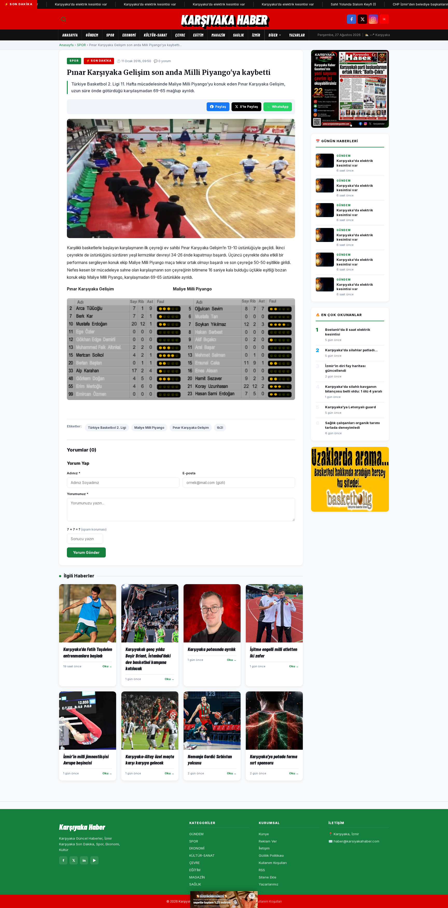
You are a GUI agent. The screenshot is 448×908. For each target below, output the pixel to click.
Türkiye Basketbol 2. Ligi (107, 428)
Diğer (273, 35)
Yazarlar (297, 35)
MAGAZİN (218, 35)
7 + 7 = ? (87, 529)
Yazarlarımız (268, 884)
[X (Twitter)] (362, 19)
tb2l (220, 428)
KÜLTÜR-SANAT (155, 35)
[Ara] (63, 19)
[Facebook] (351, 19)
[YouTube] (384, 19)
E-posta (189, 473)
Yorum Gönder (86, 552)
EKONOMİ (129, 35)
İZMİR (256, 35)
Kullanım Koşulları (273, 863)
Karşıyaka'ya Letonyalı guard (350, 407)
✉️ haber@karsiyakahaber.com (353, 841)
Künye (264, 834)
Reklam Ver (268, 841)
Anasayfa (70, 35)
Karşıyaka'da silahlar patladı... (351, 350)
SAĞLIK (238, 35)
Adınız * (73, 473)
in (84, 860)
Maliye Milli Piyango (149, 428)
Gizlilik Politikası (271, 855)
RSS (262, 870)
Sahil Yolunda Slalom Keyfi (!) (333, 4)
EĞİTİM (198, 35)
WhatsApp (280, 107)
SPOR (110, 35)
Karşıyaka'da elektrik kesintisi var (61, 4)
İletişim (264, 848)
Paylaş (220, 107)
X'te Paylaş (249, 107)
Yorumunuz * (77, 494)
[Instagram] (373, 19)
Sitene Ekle (267, 877)
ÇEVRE (180, 35)
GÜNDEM (92, 35)
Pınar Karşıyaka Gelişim (191, 428)
